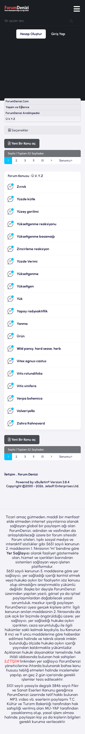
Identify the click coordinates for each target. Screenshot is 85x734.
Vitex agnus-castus (31, 361)
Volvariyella (26, 411)
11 (33, 160)
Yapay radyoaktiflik (32, 311)
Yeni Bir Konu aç (23, 143)
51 (42, 160)
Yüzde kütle (26, 199)
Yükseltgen (25, 286)
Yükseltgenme (27, 274)
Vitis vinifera (26, 386)
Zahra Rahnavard (31, 423)
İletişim (9, 474)
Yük (20, 299)
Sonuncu (65, 160)
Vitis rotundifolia (29, 374)
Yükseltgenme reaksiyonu (36, 224)
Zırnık (21, 187)
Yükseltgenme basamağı (36, 237)
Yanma (22, 324)
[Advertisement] (42, 68)
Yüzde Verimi (27, 261)
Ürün (21, 336)
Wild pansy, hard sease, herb (39, 349)
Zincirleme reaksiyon (33, 249)
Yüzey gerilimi (28, 212)
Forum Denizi (28, 474)
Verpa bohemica (29, 398)
